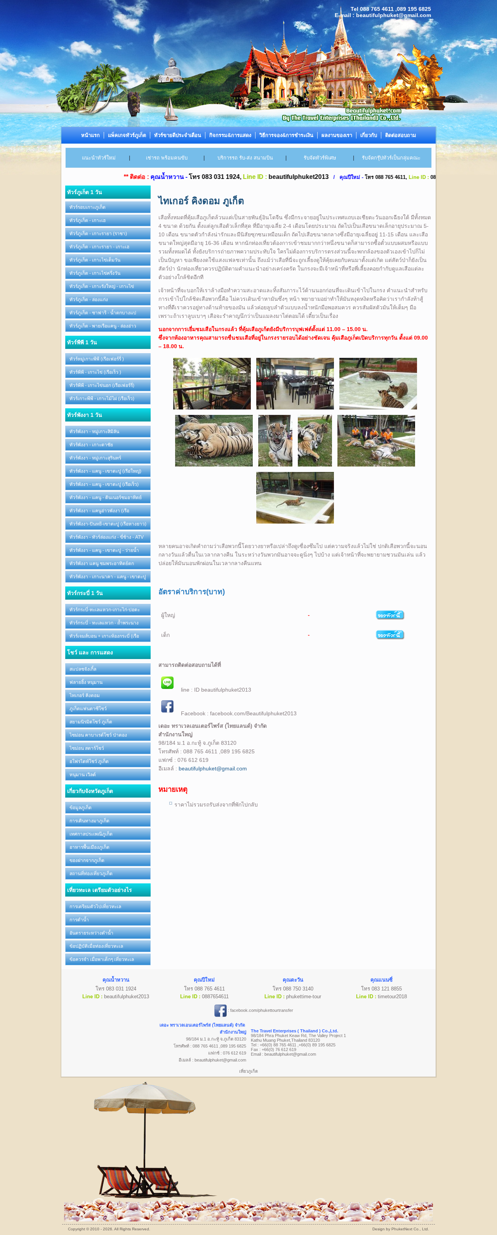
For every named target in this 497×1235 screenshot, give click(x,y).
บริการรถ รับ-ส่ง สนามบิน (245, 158)
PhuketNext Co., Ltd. (410, 1229)
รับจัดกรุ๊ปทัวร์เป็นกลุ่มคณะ (391, 158)
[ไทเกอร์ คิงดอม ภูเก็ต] (212, 410)
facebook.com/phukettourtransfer (261, 1010)
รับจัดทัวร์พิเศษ (320, 158)
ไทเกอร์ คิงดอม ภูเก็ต (201, 201)
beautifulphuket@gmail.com (213, 768)
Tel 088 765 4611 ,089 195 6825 (391, 9)
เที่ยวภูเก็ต (248, 1071)
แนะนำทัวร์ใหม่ (99, 158)
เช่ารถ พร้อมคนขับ (167, 158)
